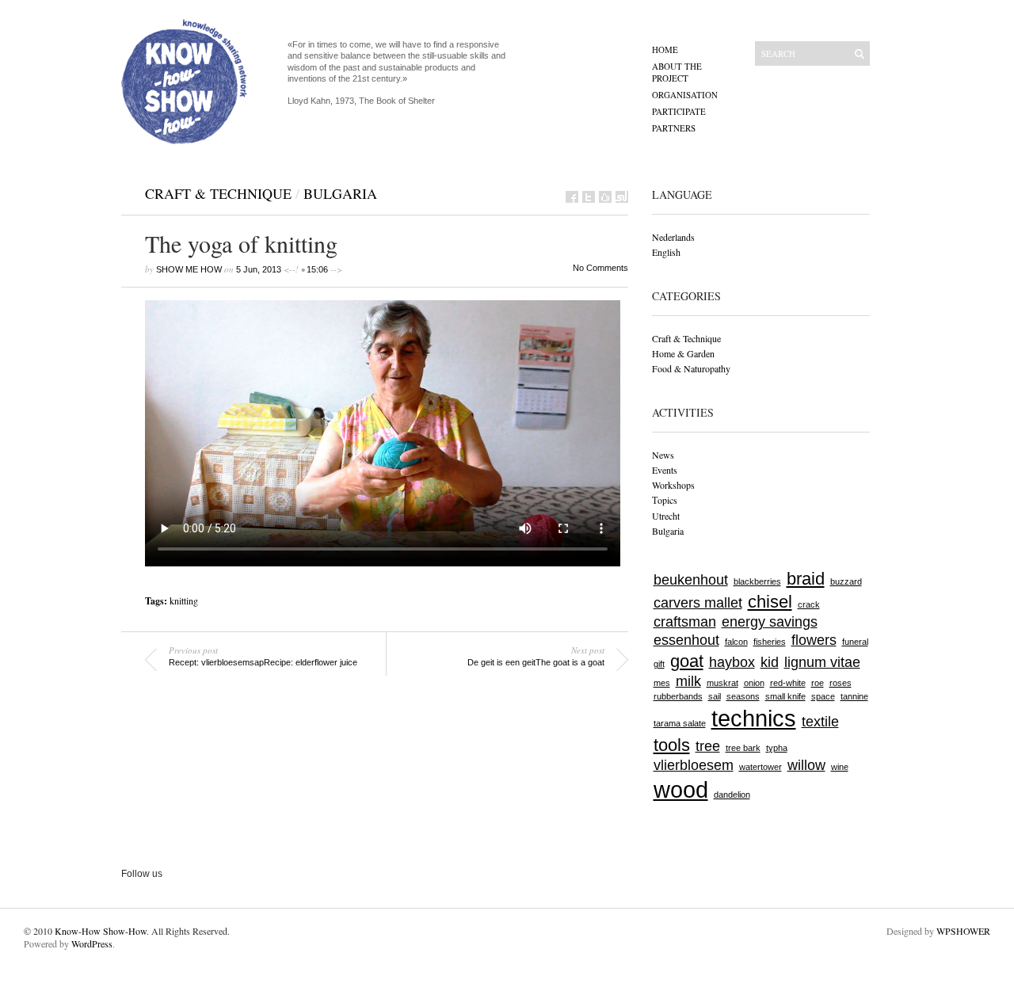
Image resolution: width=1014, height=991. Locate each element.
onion (754, 683)
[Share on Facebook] (572, 197)
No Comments (600, 268)
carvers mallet (698, 603)
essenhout (686, 640)
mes (662, 683)
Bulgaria (340, 193)
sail (714, 696)
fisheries (769, 641)
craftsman (685, 622)
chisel (770, 602)
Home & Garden (683, 353)
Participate (679, 111)
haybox (732, 662)
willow (806, 765)
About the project (677, 72)
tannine (854, 696)
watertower (760, 767)
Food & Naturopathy (691, 368)
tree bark (743, 748)
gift (659, 664)
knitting (184, 600)
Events (664, 469)
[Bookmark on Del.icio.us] (605, 197)
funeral (855, 641)
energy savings (770, 622)
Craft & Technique (218, 193)
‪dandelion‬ (732, 794)
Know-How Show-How (101, 930)
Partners (674, 128)
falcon (736, 641)
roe (817, 683)
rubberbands (678, 696)
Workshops (673, 484)
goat (686, 661)
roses (840, 683)
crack (809, 604)
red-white (788, 683)
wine (839, 767)
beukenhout (691, 580)
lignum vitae (822, 662)
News (663, 454)
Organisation (685, 95)
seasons (743, 696)
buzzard (846, 581)
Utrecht (666, 515)
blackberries (757, 581)
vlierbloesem (694, 765)
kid (769, 662)
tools (672, 745)
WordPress (91, 943)
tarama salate (680, 723)
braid (806, 579)
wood (681, 789)
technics (753, 718)
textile (820, 722)
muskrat (722, 683)
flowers (814, 640)
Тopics (664, 500)
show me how (189, 269)
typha (776, 748)
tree (708, 746)
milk (688, 681)
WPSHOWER (963, 930)
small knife (785, 696)
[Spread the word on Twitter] (588, 197)
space (823, 696)
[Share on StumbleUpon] (622, 197)
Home (665, 49)
